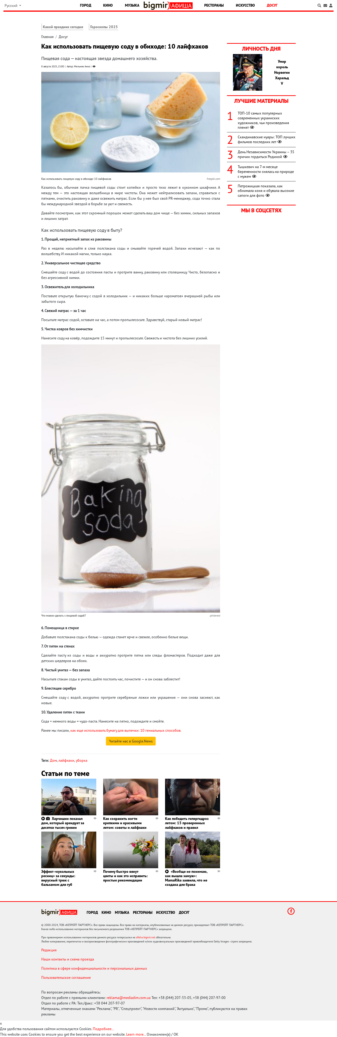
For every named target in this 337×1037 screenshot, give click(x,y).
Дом (53, 760)
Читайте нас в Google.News (131, 741)
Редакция (49, 950)
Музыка (132, 5)
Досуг (272, 5)
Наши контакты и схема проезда (67, 959)
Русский (11, 5)
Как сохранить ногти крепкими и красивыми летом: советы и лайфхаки (124, 823)
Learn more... (136, 1034)
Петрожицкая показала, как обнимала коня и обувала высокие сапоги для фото (266, 191)
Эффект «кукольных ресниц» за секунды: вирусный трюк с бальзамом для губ (58, 878)
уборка (81, 760)
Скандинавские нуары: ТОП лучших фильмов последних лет (266, 139)
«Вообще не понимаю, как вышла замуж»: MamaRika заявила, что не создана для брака (186, 878)
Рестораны (214, 5)
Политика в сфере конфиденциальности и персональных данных (94, 968)
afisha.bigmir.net (145, 937)
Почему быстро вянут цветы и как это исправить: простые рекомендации (125, 875)
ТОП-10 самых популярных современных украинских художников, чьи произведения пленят (263, 120)
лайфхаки (66, 760)
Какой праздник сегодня (63, 27)
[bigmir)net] (156, 5)
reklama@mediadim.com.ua (129, 997)
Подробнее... (103, 1028)
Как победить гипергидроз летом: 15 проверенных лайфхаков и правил (187, 823)
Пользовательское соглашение (66, 977)
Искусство (245, 5)
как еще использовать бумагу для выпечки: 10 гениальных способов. (125, 730)
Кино (108, 5)
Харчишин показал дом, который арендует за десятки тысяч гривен (62, 823)
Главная (47, 36)
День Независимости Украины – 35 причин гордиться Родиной (266, 154)
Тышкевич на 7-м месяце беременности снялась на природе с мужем (266, 171)
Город (85, 5)
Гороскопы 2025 (104, 27)
